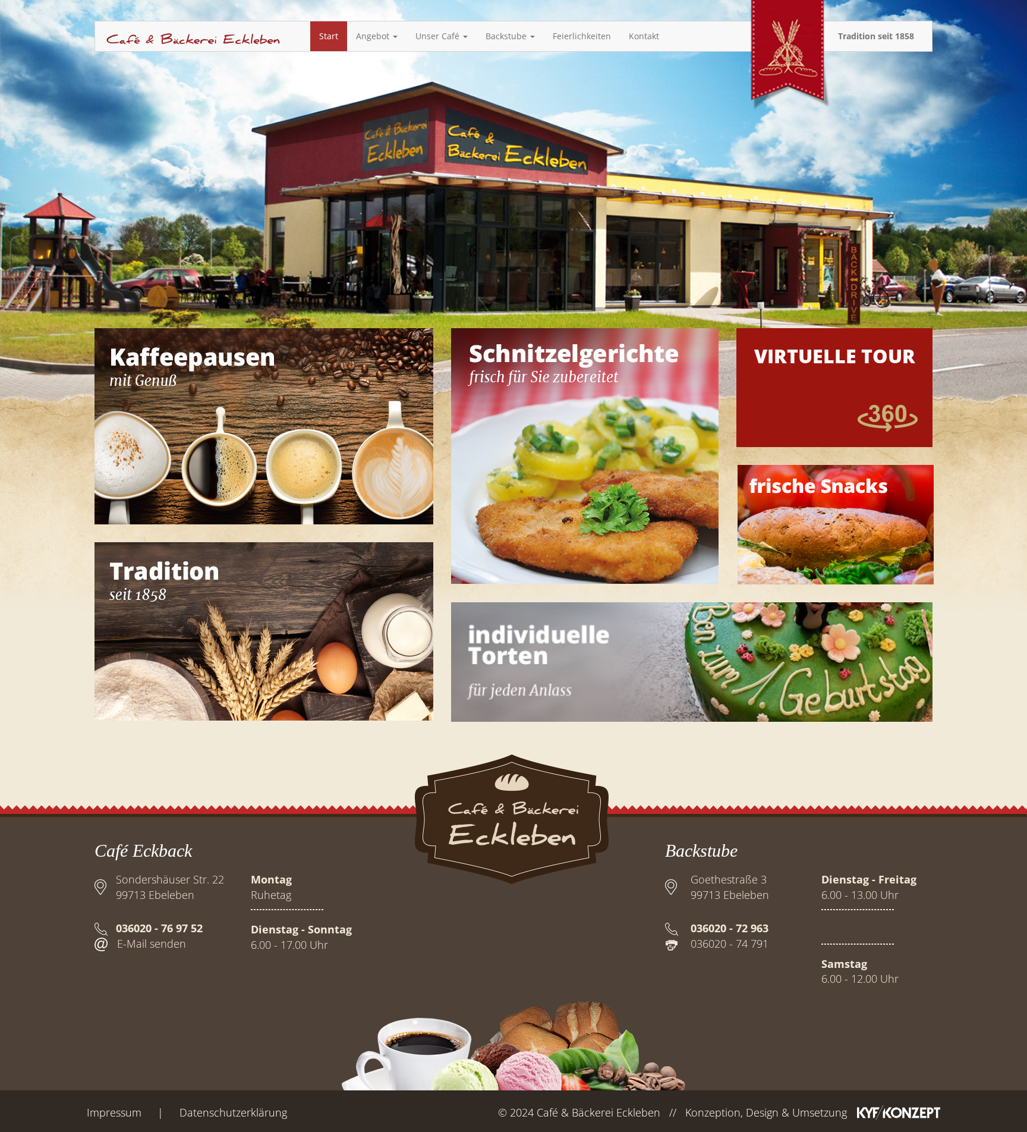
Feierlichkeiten (582, 36)
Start (328, 36)
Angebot (374, 36)
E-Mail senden (151, 943)
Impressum (114, 1112)
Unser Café (438, 36)
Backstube (507, 36)
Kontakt (644, 36)
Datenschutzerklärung (233, 1112)
